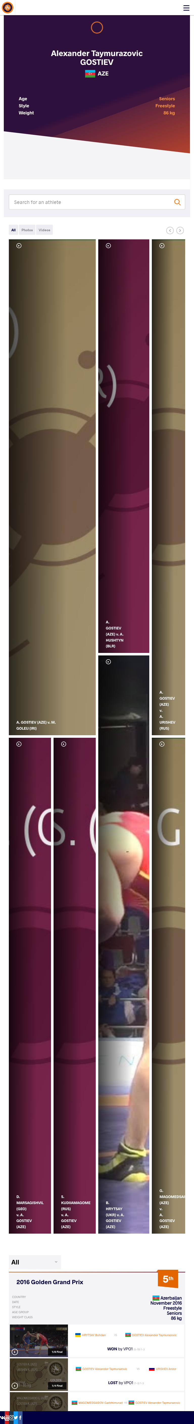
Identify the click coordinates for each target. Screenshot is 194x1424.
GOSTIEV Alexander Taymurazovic (154, 1335)
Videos (44, 229)
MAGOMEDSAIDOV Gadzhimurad (101, 1403)
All (13, 229)
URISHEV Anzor (166, 1369)
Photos (27, 229)
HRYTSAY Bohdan (94, 1335)
